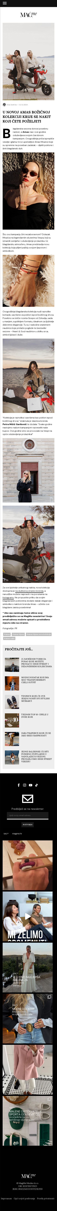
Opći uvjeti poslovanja (24, 1198)
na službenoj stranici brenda (29, 590)
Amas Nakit (10, 638)
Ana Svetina (12, 105)
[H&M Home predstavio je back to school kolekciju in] (28, 1121)
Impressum (6, 1198)
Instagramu (8, 597)
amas (7, 634)
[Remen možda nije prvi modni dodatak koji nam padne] (28, 1019)
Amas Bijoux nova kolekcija (39, 634)
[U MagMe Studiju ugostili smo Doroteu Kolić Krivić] (28, 916)
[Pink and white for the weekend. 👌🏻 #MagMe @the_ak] (28, 1070)
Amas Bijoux (19, 634)
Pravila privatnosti (45, 1198)
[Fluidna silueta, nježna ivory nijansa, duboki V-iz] (28, 967)
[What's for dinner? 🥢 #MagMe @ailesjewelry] (28, 865)
